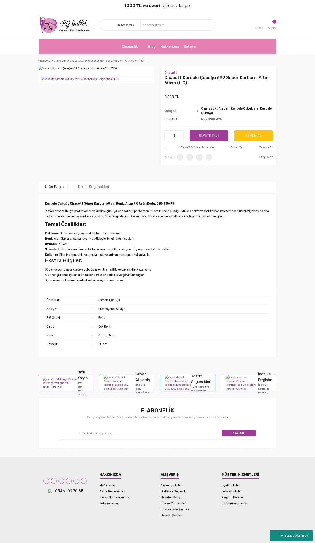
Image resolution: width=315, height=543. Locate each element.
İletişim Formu (110, 503)
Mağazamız (108, 485)
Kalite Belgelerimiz (112, 491)
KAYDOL (239, 433)
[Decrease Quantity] (168, 136)
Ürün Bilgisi (54, 186)
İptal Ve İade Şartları (175, 509)
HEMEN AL (253, 136)
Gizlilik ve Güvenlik (173, 491)
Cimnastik (209, 108)
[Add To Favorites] (164, 147)
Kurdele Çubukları (244, 108)
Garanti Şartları (171, 515)
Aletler (224, 108)
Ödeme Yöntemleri (173, 503)
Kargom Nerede (232, 497)
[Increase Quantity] (179, 136)
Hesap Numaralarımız (114, 497)
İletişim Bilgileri (232, 491)
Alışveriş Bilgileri (171, 485)
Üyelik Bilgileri (231, 485)
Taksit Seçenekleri (93, 186)
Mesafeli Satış (170, 497)
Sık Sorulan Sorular (235, 503)
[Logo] (66, 25)
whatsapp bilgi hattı (294, 535)
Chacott (170, 73)
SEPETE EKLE (209, 136)
